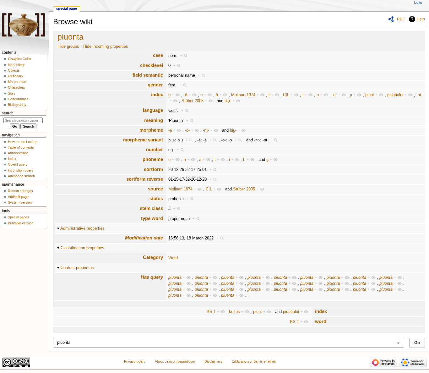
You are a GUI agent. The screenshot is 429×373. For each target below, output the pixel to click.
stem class (151, 208)
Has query (152, 277)
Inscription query (20, 170)
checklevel (151, 65)
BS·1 (211, 312)
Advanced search (21, 176)
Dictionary (15, 76)
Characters (16, 87)
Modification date (144, 237)
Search (8, 113)
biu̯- (228, 101)
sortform (153, 169)
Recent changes (20, 191)
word (320, 321)
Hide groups (68, 46)
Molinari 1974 (243, 95)
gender (155, 84)
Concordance (18, 99)
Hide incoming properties (105, 46)
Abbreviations (18, 153)
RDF (401, 19)
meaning (153, 120)
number (154, 149)
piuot (369, 95)
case (158, 55)
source (155, 188)
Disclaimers (213, 361)
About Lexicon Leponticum (175, 361)
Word (173, 258)
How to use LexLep (22, 142)
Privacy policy (134, 361)
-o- (334, 95)
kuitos (234, 312)
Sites (11, 93)
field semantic (148, 75)
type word (152, 218)
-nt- (419, 95)
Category (153, 257)
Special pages (18, 217)
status (156, 198)
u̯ (351, 95)
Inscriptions (16, 65)
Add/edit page (18, 197)
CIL (286, 95)
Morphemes (17, 82)
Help (421, 19)
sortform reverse (144, 179)
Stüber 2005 (193, 101)
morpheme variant (143, 139)
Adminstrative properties (82, 228)
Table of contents (21, 147)
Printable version (20, 223)
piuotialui (395, 95)
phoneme (153, 159)
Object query (18, 164)
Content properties (77, 268)
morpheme (151, 130)
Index (12, 159)
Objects (14, 70)
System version (20, 202)
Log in (418, 2)
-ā (185, 95)
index (157, 94)
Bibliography (17, 105)
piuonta (70, 36)
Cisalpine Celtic (19, 59)
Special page (66, 8)
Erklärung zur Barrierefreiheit (254, 361)
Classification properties (82, 248)
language (153, 110)
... (247, 295)
